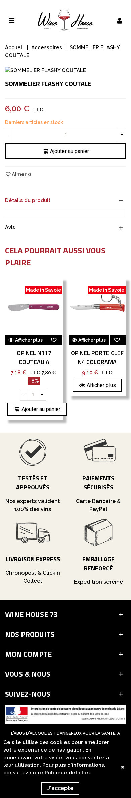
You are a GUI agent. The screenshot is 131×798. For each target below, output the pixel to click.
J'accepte (60, 788)
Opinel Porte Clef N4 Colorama (97, 357)
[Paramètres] (119, 20)
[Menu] (11, 20)
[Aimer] (54, 340)
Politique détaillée (68, 773)
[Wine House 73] (65, 20)
